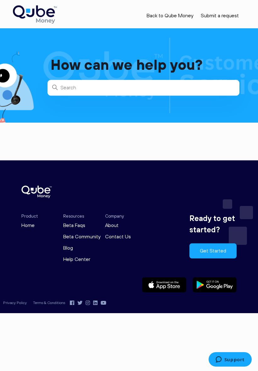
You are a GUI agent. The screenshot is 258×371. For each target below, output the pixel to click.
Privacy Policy (15, 303)
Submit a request (220, 16)
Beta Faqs (74, 225)
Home (28, 225)
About (112, 225)
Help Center (76, 259)
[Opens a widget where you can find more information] (230, 360)
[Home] (35, 22)
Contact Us (118, 237)
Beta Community (82, 237)
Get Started (213, 251)
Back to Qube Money (170, 16)
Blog (68, 248)
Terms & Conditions (49, 303)
